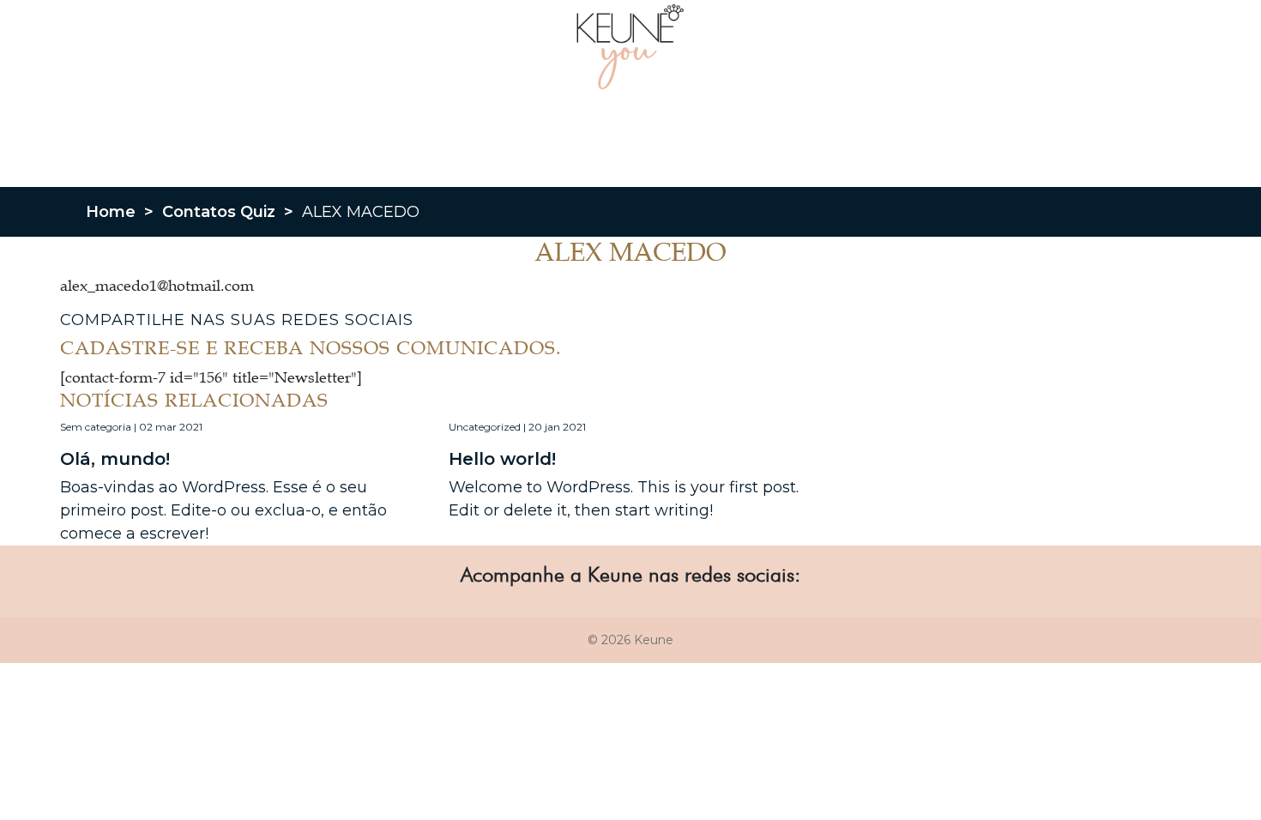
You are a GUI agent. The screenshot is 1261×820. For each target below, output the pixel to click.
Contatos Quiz (218, 211)
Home (111, 211)
